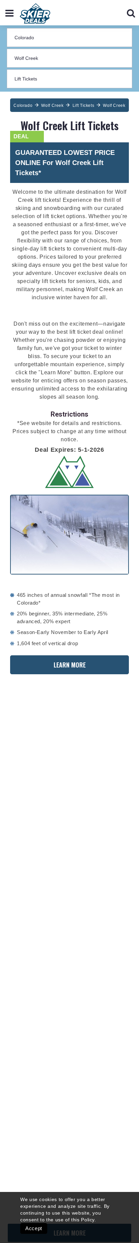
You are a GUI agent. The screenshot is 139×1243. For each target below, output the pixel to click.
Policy (87, 1219)
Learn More (70, 664)
